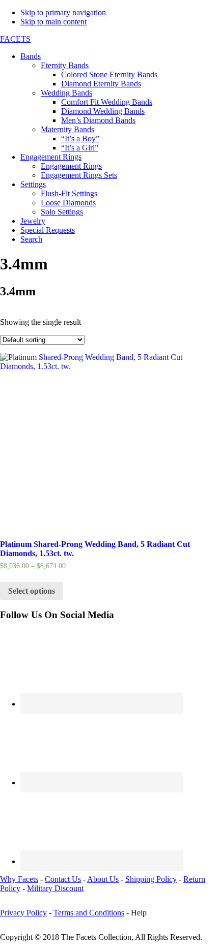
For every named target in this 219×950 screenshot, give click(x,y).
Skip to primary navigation (63, 12)
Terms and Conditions (88, 912)
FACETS (15, 39)
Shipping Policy (151, 879)
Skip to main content (53, 21)
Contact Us (63, 879)
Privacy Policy (23, 912)
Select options (31, 591)
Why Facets (19, 879)
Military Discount (55, 888)
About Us (103, 879)
